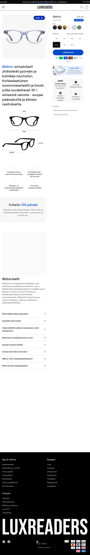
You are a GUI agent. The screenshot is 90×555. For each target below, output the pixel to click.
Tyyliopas (6, 498)
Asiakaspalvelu (8, 464)
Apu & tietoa (9, 459)
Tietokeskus (7, 512)
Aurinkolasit (52, 475)
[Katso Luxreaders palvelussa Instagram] (3, 541)
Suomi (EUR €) (41, 543)
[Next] (43, 36)
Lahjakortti (51, 486)
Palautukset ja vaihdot (11, 468)
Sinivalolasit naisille (61, 114)
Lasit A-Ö (6, 509)
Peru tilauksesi (8, 486)
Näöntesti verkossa (10, 505)
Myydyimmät (52, 482)
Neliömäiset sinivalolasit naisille (65, 110)
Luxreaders (46, 547)
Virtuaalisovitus (8, 501)
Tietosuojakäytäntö (10, 482)
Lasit (49, 464)
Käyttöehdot (7, 479)
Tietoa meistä (7, 471)
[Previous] (5, 36)
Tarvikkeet (51, 479)
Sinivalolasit (52, 471)
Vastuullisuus (7, 475)
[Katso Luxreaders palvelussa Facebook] (9, 541)
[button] (82, 7)
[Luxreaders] (45, 7)
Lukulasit (50, 468)
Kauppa (51, 459)
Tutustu (6, 493)
